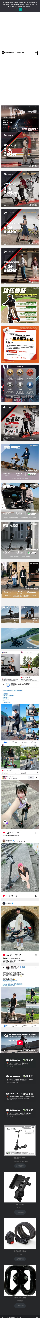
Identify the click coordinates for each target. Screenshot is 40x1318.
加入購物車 (20, 1166)
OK (20, 9)
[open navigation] (36, 53)
